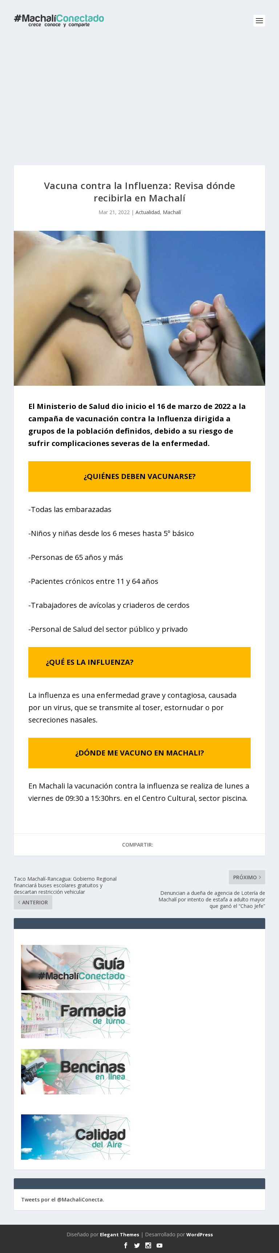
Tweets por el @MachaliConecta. (62, 1199)
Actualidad (148, 212)
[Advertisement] (139, 96)
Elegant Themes (119, 1234)
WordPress (199, 1234)
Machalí (172, 212)
